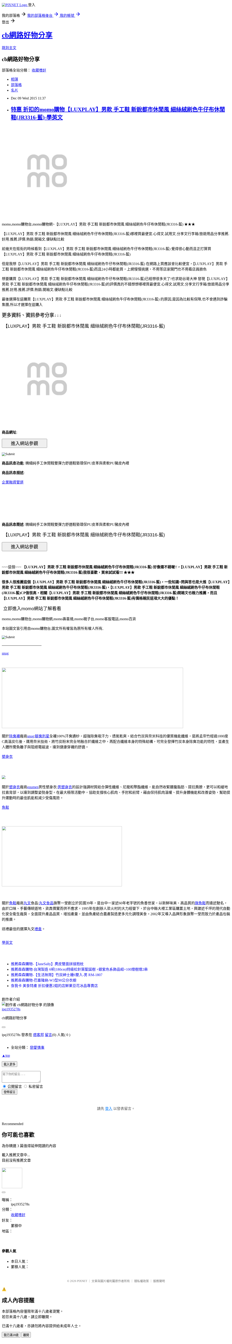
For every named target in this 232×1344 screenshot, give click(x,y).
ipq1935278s (11, 1009)
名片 (14, 90)
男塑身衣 (65, 787)
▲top (6, 1055)
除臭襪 (14, 736)
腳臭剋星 (42, 736)
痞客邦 (38, 1035)
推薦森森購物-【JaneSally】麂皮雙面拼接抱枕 (47, 964)
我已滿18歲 (11, 1335)
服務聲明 (159, 1281)
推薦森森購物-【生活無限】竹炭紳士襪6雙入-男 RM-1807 (56, 975)
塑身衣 (7, 757)
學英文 (7, 943)
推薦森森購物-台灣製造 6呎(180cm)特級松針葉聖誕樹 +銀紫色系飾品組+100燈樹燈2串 (79, 969)
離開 (26, 1335)
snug (5, 653)
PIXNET (82, 1281)
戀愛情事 (37, 1047)
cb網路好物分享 (27, 35)
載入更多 (9, 1064)
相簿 (14, 79)
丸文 (27, 903)
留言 (48, 1035)
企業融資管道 (13, 482)
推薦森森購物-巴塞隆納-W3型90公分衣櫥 (43, 980)
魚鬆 (5, 807)
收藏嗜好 (39, 70)
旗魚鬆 (200, 903)
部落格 (16, 85)
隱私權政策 (141, 1281)
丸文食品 (46, 903)
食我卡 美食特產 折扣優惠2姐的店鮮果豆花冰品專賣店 (54, 986)
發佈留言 (9, 1092)
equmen (33, 787)
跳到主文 (9, 48)
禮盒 (38, 929)
